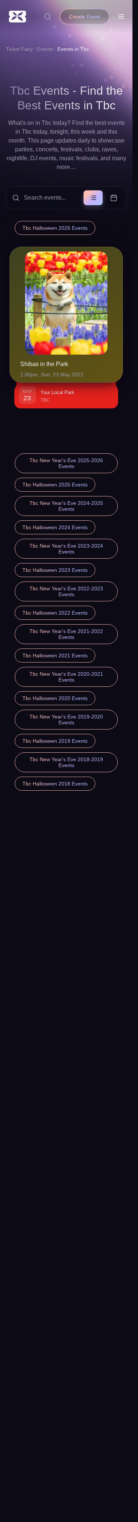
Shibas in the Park (44, 364)
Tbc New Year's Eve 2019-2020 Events (66, 719)
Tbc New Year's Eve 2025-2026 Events (66, 463)
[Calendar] (113, 197)
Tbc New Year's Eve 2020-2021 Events (66, 677)
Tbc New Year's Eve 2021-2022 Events (66, 634)
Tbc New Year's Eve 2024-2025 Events (66, 506)
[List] (93, 197)
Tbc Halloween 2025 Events (55, 485)
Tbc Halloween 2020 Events (55, 698)
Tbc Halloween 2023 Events (55, 570)
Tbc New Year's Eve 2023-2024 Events (66, 549)
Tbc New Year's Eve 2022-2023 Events (66, 591)
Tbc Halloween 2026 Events (55, 228)
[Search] (47, 16)
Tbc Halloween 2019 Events (55, 741)
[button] (66, 197)
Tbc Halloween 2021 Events (55, 655)
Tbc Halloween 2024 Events (55, 527)
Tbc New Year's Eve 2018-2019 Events (66, 762)
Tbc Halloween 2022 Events (55, 613)
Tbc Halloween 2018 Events (55, 784)
